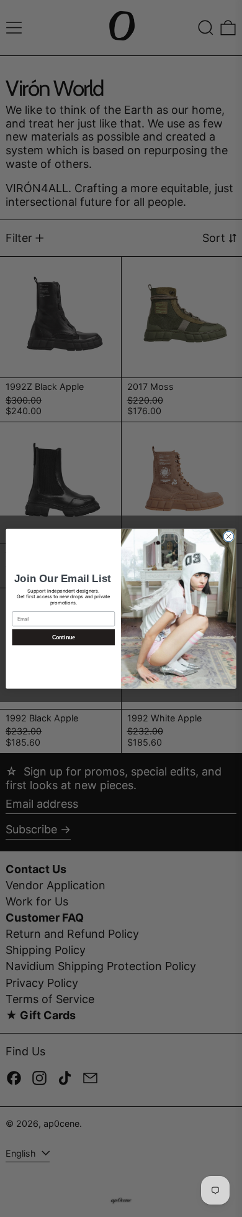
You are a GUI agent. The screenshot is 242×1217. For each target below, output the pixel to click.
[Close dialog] (228, 536)
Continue (63, 637)
